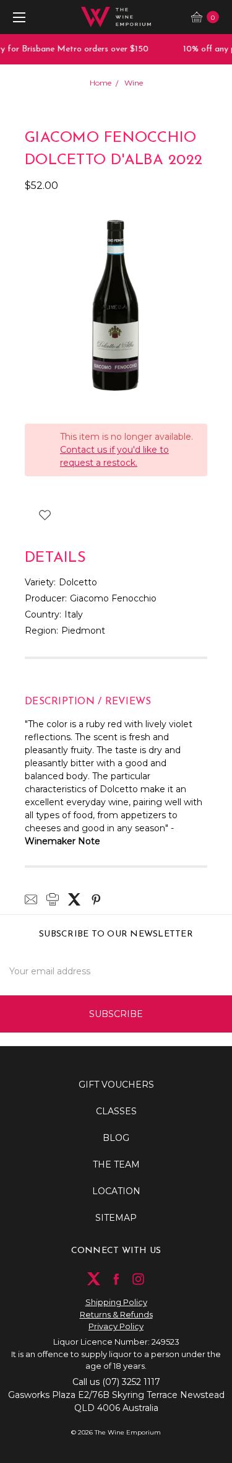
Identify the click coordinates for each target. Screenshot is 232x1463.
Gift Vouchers (116, 1084)
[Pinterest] (96, 899)
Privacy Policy (116, 1326)
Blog (116, 1137)
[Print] (52, 899)
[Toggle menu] (17, 17)
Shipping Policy (116, 1302)
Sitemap (116, 1217)
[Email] (31, 899)
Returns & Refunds (116, 1314)
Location (116, 1191)
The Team (116, 1164)
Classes (116, 1111)
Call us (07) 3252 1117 (116, 1381)
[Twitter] (74, 899)
